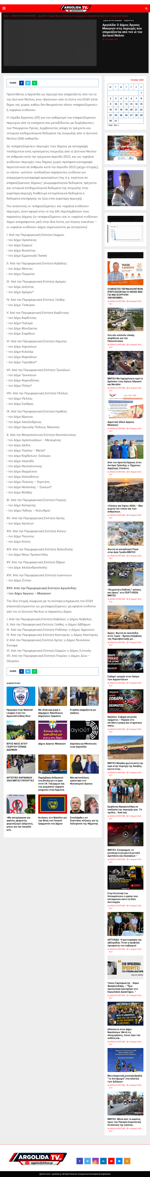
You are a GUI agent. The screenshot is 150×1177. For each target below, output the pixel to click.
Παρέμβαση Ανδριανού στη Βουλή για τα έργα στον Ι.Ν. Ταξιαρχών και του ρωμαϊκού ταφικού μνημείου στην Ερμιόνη (51, 783)
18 (121, 109)
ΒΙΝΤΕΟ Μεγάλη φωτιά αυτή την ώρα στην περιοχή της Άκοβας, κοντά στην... (125, 766)
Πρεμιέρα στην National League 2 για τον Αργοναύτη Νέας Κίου (20, 712)
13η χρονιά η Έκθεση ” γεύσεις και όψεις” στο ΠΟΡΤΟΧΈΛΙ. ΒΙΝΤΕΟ (124, 592)
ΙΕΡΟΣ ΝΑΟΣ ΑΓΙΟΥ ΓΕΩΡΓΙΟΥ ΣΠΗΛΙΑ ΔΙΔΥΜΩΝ (17, 746)
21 (136, 109)
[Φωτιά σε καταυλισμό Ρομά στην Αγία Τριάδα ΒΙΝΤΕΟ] (125, 533)
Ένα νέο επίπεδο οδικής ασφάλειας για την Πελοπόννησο (121, 338)
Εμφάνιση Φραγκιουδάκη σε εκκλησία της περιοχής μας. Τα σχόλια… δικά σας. (125, 809)
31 (116, 121)
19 (126, 109)
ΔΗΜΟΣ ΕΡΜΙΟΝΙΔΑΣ (78, 2)
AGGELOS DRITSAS (117, 301)
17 (116, 109)
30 (110, 121)
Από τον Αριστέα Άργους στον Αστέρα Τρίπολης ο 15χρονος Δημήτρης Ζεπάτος (125, 465)
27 (131, 115)
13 (131, 104)
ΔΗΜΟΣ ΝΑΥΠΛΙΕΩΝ (59, 2)
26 (126, 115)
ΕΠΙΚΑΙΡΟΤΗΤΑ (129, 21)
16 (110, 109)
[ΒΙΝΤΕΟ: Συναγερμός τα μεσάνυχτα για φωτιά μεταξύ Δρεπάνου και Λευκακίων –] (125, 834)
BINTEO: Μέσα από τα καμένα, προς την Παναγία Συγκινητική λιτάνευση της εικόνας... (124, 1122)
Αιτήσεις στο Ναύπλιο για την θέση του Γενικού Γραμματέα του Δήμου (52, 820)
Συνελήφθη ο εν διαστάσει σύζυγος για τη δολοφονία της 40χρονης (84, 820)
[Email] (119, 1161)
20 (131, 109)
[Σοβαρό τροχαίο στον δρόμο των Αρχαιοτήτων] (125, 661)
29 (141, 115)
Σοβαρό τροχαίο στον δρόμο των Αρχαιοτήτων (123, 678)
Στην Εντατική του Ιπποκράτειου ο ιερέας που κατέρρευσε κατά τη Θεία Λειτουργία (123, 898)
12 (126, 104)
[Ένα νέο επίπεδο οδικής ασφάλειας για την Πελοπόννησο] (125, 319)
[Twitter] (87, 1161)
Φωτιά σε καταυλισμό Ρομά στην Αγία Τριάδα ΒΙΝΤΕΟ (123, 551)
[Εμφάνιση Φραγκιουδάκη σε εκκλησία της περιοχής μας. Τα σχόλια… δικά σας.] (125, 791)
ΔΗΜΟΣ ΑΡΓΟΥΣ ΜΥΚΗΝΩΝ (112, 21)
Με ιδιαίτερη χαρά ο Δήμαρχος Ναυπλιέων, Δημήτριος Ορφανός (50, 712)
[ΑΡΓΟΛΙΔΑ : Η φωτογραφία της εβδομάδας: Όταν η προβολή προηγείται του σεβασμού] (125, 924)
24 (116, 115)
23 (110, 115)
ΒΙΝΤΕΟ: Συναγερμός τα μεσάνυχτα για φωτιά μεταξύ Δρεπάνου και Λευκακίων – (124, 853)
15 (141, 104)
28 (136, 115)
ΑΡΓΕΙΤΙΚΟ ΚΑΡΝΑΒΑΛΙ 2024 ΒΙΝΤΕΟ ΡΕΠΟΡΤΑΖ (20, 779)
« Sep (110, 125)
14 (136, 104)
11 (121, 104)
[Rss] (127, 1161)
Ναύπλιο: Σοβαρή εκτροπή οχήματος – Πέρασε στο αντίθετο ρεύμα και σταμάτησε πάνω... (125, 721)
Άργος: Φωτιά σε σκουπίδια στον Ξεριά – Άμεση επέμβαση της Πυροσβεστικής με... (125, 636)
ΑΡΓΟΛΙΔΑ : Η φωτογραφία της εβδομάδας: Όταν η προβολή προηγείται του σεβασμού (125, 942)
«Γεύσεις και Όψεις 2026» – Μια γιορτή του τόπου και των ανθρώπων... (125, 508)
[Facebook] (79, 1161)
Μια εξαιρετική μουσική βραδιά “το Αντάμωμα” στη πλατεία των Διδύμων (125, 1078)
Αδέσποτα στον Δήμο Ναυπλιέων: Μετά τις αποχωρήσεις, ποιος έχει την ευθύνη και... (124, 1034)
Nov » (116, 125)
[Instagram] (95, 1161)
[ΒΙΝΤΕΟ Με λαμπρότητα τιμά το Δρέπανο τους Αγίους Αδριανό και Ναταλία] (125, 363)
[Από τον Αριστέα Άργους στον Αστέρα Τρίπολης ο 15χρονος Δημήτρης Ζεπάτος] (125, 447)
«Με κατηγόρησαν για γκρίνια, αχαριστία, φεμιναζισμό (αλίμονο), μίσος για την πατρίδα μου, (20, 823)
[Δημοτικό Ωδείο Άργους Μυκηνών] (125, 406)
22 (141, 109)
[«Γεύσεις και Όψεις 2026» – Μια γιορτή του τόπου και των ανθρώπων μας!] (125, 490)
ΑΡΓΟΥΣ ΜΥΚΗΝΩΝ (96, 2)
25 (121, 115)
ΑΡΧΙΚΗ (45, 2)
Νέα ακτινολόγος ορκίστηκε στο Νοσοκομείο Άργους (81, 780)
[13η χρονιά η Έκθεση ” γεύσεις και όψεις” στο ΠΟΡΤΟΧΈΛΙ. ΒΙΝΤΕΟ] (125, 574)
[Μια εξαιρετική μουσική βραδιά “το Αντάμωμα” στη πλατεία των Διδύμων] (125, 1060)
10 (116, 104)
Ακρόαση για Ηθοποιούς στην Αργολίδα (83, 745)
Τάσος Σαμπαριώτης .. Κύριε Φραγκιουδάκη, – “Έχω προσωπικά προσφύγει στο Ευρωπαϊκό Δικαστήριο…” (123, 987)
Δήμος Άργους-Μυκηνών (52, 743)
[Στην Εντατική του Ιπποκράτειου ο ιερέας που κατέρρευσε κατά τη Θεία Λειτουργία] (125, 878)
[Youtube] (111, 1161)
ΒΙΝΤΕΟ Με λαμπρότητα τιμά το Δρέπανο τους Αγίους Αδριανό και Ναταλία (125, 381)
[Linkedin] (103, 1161)
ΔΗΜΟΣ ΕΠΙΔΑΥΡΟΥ (115, 2)
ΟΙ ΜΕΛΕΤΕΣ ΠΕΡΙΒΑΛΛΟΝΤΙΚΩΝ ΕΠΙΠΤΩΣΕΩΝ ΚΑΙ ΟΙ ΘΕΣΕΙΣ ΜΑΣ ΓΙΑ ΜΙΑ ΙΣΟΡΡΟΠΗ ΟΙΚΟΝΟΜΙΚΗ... (125, 293)
